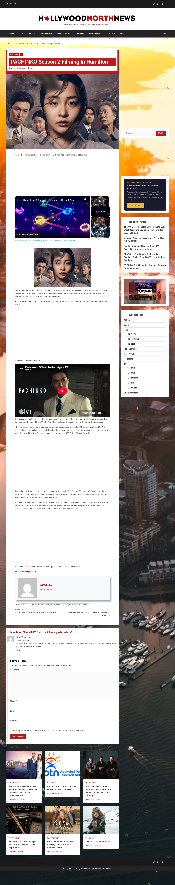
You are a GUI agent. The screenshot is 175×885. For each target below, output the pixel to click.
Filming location (43, 604)
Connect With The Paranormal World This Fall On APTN (62, 765)
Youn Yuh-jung (83, 604)
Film (31, 34)
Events (127, 325)
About (123, 33)
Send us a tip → (135, 205)
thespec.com (30, 572)
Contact (111, 33)
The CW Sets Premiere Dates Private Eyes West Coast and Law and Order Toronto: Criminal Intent (24, 765)
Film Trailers (132, 344)
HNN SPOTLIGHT (64, 33)
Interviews (129, 354)
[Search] (165, 33)
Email (13, 711)
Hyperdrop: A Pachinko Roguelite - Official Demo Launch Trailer (52, 200)
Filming (33, 604)
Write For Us (95, 33)
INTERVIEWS (46, 33)
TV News (15, 783)
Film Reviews (132, 339)
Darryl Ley (13, 68)
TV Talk (130, 383)
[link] (19, 200)
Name (13, 701)
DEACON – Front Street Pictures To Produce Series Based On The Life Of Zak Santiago (101, 765)
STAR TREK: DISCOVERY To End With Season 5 (36, 611)
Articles (128, 320)
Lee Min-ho (55, 604)
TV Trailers (55, 838)
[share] (85, 199)
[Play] (100, 221)
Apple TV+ (25, 604)
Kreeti (96, 868)
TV (20, 34)
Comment (15, 670)
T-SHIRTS (80, 33)
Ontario (64, 604)
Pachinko (72, 604)
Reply (18, 650)
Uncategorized (131, 393)
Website (14, 721)
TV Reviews (132, 378)
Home (11, 33)
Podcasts (128, 359)
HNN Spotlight (130, 349)
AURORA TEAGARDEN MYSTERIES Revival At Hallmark (89, 612)
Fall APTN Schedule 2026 (101, 820)
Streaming (14, 54)
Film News (131, 334)
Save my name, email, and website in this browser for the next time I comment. (48, 730)
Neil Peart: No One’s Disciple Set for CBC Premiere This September (24, 820)
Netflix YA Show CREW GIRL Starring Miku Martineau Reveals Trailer (62, 820)
